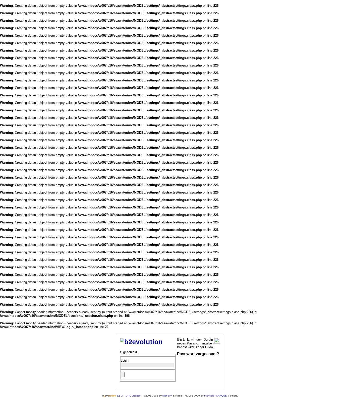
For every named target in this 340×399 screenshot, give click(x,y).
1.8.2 (112, 395)
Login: (125, 360)
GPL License (133, 395)
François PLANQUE (215, 395)
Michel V (167, 395)
